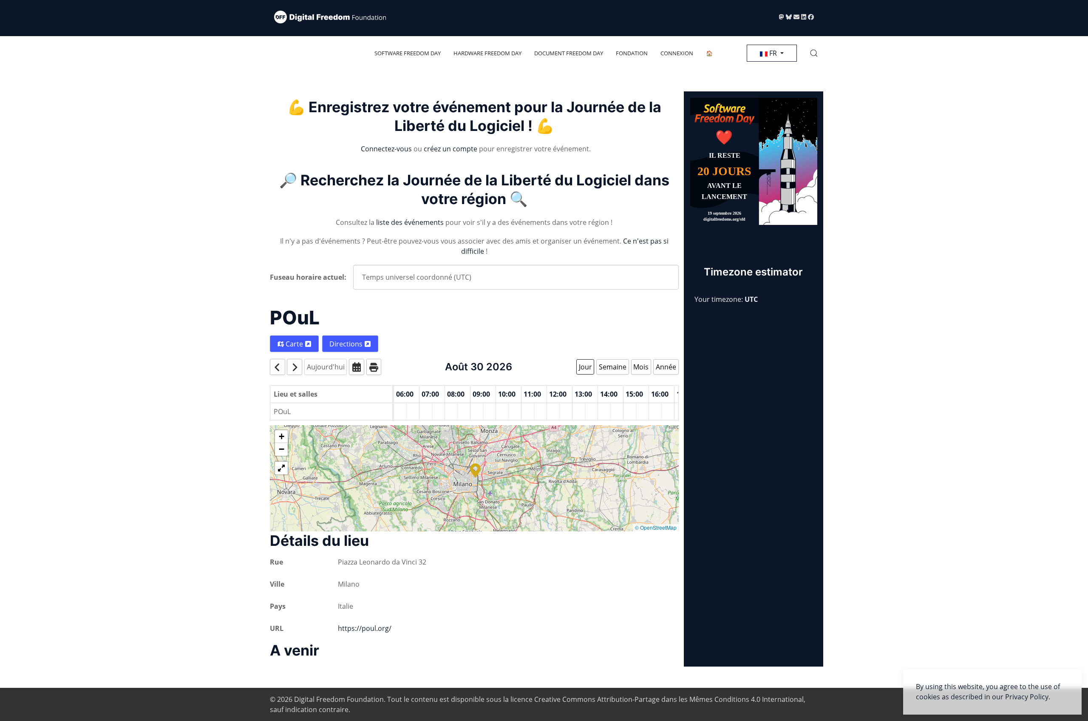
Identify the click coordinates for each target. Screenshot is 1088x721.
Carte (294, 344)
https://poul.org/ (364, 628)
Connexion (676, 53)
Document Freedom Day (568, 53)
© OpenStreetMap (656, 527)
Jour (585, 367)
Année (666, 367)
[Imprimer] (374, 367)
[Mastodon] (782, 17)
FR (773, 53)
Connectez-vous (386, 148)
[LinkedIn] (804, 17)
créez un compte (450, 148)
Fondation (632, 53)
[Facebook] (811, 17)
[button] (814, 53)
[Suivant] (294, 367)
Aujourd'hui (326, 367)
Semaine (612, 367)
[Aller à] (356, 367)
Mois (641, 367)
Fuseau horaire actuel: (308, 277)
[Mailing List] (797, 17)
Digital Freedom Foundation (339, 699)
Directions (346, 344)
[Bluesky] (789, 17)
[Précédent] (277, 367)
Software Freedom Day (407, 53)
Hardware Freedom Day (487, 53)
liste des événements (410, 222)
